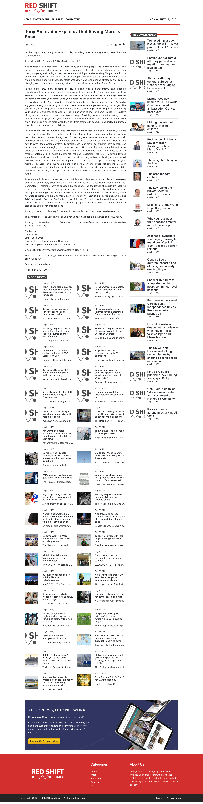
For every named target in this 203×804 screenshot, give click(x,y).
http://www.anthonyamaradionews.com (54, 244)
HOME (27, 19)
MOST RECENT (41, 19)
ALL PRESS (57, 19)
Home (93, 771)
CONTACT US (73, 19)
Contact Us (94, 783)
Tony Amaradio (113, 73)
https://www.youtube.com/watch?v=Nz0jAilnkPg (62, 249)
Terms (159, 798)
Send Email (37, 237)
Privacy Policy (173, 798)
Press (93, 774)
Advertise (95, 778)
